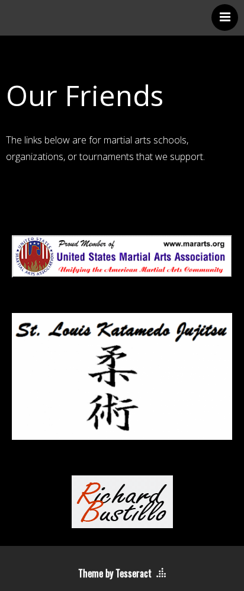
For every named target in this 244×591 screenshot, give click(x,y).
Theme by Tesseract (115, 573)
